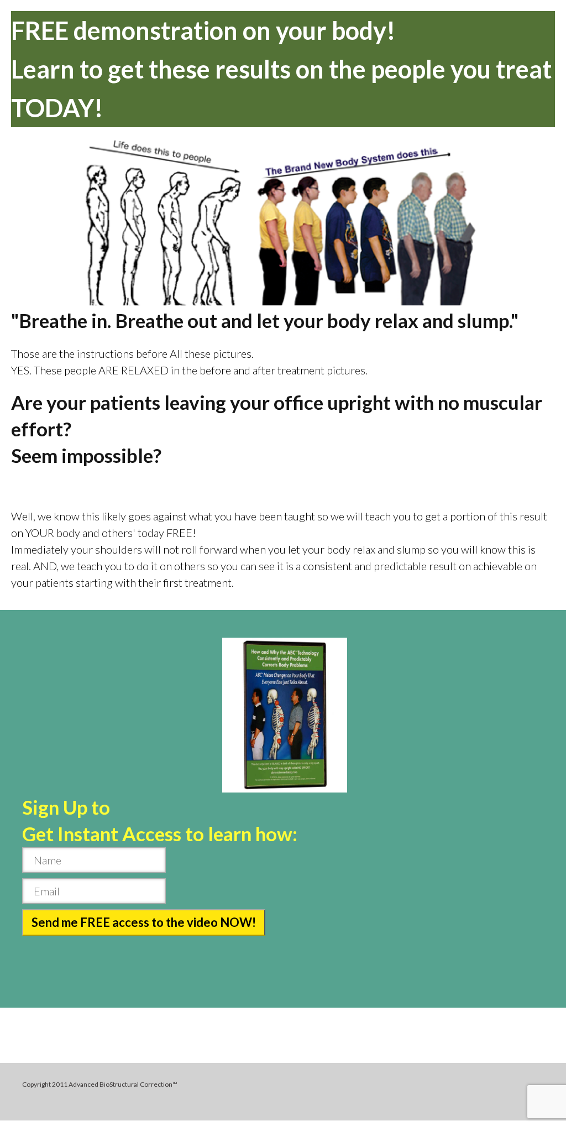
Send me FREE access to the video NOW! (144, 922)
